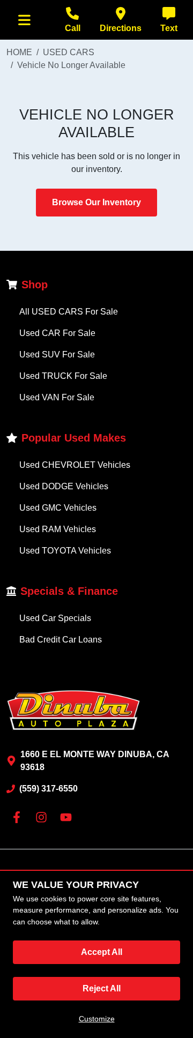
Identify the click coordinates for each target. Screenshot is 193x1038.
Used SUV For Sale (57, 354)
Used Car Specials (55, 618)
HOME (19, 52)
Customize (97, 1018)
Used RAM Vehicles (57, 529)
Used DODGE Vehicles (63, 486)
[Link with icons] (19, 817)
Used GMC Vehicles (57, 507)
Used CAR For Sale (57, 333)
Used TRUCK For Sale (63, 375)
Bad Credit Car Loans (60, 639)
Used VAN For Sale (56, 397)
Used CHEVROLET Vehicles (74, 464)
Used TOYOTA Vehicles (65, 550)
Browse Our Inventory (96, 202)
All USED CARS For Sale (68, 311)
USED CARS (68, 52)
